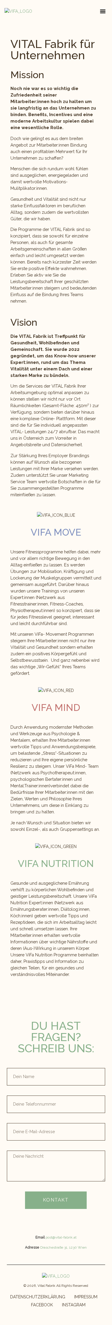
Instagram (73, 1304)
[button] (102, 11)
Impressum (85, 1297)
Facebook (42, 1304)
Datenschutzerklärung (37, 1297)
